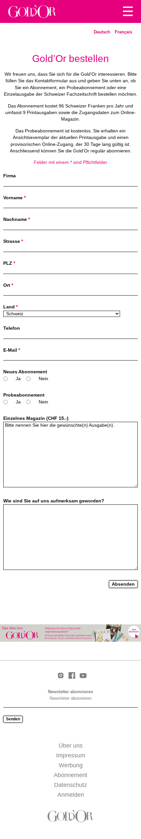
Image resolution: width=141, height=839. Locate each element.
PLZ (9, 263)
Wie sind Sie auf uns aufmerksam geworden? (53, 500)
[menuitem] (101, 32)
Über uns (71, 745)
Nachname (16, 219)
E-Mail (11, 350)
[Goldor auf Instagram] (60, 676)
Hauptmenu (128, 11)
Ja (18, 378)
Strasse (13, 241)
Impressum (70, 755)
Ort (8, 285)
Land (10, 306)
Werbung (71, 765)
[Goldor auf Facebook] (72, 676)
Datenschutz (70, 785)
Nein (43, 378)
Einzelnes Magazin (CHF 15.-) (36, 418)
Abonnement (70, 775)
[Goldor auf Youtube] (83, 676)
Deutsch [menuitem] (102, 31)
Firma (9, 175)
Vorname (14, 197)
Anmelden (70, 794)
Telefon (11, 328)
